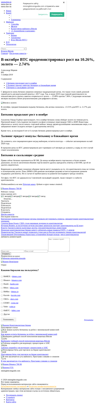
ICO (8, 42)
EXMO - (10, 303)
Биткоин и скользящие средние (20, 88)
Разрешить (57, 14)
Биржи (14, 35)
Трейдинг (10, 33)
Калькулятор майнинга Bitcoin (24, 29)
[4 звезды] (33, 196)
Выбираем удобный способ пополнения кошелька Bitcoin (25, 341)
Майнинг (10, 22)
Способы (15, 24)
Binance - (12, 280)
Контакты (10, 400)
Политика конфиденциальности (42, 386)
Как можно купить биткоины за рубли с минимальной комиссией (29, 334)
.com (10, 2)
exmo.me (14, 303)
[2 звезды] (14, 196)
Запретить (43, 14)
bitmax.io (14, 292)
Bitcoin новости (7, 214)
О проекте (10, 397)
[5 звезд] (41, 196)
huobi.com (14, 284)
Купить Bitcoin (7, 51)
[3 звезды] (23, 196)
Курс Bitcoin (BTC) (19, 40)
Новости (9, 11)
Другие (6, 314)
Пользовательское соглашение (14, 386)
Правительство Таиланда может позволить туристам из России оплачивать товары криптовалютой (43, 232)
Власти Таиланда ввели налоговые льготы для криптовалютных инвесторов (33, 228)
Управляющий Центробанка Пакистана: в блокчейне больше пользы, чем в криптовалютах (40, 234)
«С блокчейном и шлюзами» (23, 31)
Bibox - (10, 288)
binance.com (17, 280)
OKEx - (10, 299)
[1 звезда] (5, 196)
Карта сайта (11, 402)
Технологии (11, 44)
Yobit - (9, 307)
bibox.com (14, 288)
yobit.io (12, 307)
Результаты (88, 320)
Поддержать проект (14, 395)
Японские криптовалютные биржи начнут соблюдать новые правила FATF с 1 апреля (37, 230)
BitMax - (10, 292)
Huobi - (10, 284)
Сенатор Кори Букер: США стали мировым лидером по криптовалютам (31, 223)
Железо (14, 26)
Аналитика (15, 38)
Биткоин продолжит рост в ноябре (21, 83)
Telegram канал (29, 184)
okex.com (14, 299)
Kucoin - (11, 295)
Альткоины (16, 20)
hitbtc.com (16, 310)
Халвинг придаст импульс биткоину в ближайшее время (31, 85)
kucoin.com (15, 295)
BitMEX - (12, 276)
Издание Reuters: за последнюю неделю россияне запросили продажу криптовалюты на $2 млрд (42, 226)
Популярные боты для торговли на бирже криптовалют (24, 354)
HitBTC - (11, 310)
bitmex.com (16, 276)
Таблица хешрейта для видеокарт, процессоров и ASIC (24, 348)
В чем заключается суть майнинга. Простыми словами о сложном (29, 361)
